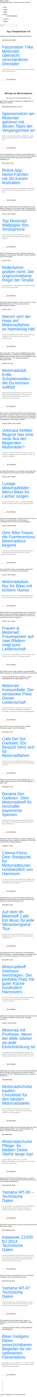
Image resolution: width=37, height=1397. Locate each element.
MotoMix (13, 40)
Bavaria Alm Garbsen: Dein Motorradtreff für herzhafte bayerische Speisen (17, 804)
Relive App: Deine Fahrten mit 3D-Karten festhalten (15, 176)
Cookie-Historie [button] (8, 1388)
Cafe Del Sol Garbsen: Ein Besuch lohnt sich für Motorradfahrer (18, 747)
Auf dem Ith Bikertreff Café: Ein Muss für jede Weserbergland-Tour (18, 920)
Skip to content (4, 1)
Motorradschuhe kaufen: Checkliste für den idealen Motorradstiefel (17, 1095)
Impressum (7, 1381)
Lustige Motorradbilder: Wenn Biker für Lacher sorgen (16, 490)
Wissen (6, 21)
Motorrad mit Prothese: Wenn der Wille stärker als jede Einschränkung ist (18, 1038)
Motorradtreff (5, 731)
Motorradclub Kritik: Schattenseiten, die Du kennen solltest (16, 378)
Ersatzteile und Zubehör (8, 676)
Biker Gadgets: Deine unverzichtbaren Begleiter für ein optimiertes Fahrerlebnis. (17, 1347)
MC (8, 363)
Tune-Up (6, 19)
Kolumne (4, 260)
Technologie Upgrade (18, 678)
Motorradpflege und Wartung (9, 106)
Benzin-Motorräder (6, 1185)
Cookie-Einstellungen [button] (10, 1386)
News (5, 7)
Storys (9, 621)
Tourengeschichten (11, 525)
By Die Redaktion (11, 79)
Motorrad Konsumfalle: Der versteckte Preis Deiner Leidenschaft (18, 694)
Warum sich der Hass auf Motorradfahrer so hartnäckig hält (18, 322)
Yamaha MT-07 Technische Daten (16, 1292)
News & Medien (11, 214)
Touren (6, 9)
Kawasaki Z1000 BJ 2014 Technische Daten (17, 1243)
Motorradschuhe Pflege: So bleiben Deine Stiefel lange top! (17, 1147)
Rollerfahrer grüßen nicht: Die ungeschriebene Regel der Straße (18, 273)
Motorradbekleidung (7, 678)
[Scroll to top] (0, 1396)
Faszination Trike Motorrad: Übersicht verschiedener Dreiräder (17, 55)
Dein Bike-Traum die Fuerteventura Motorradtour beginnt (18, 538)
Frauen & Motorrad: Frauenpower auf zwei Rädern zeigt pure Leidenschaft (18, 638)
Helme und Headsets (20, 676)
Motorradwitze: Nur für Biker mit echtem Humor (17, 585)
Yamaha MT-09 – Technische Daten (18, 1196)
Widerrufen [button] (7, 1390)
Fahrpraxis (18, 1327)
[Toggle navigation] (0, 4)
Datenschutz (7, 1383)
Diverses (4, 214)
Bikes (5, 14)
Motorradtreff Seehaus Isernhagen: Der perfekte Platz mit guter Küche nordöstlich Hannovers (18, 979)
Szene (5, 12)
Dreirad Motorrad (12, 16)
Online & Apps (6, 163)
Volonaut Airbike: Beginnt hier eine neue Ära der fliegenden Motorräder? (17, 438)
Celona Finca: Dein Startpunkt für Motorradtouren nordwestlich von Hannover (17, 863)
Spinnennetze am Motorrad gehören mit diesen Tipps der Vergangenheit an (18, 122)
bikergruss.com (4, 2)
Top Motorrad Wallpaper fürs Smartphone (15, 225)
